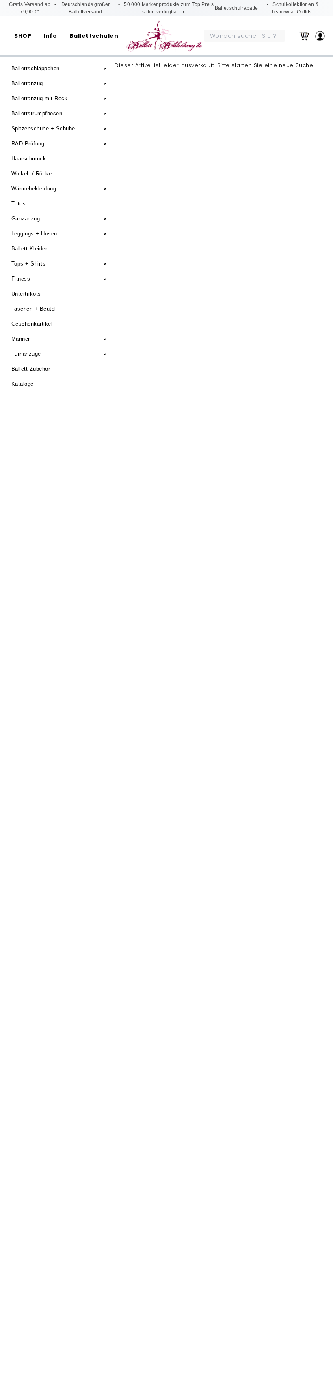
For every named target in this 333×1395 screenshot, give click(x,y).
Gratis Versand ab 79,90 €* (29, 8)
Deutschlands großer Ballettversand (85, 8)
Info (50, 36)
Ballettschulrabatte (236, 8)
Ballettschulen (94, 36)
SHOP (22, 36)
